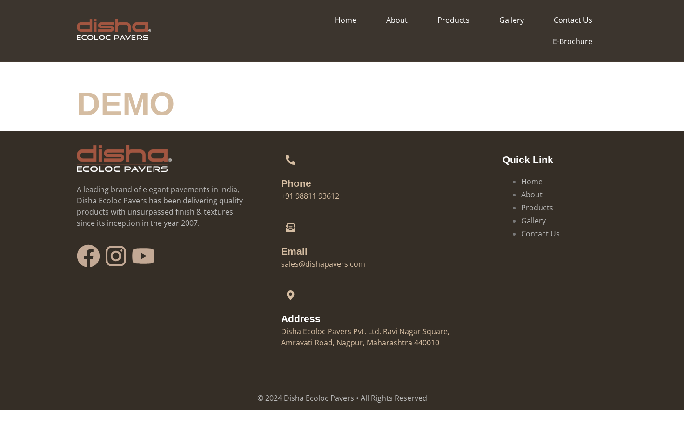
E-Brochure (572, 41)
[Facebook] (88, 256)
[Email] (291, 227)
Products (453, 20)
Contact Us (573, 20)
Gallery (511, 20)
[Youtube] (143, 256)
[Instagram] (115, 256)
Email (294, 251)
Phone (296, 183)
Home (345, 20)
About (397, 20)
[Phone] (291, 159)
